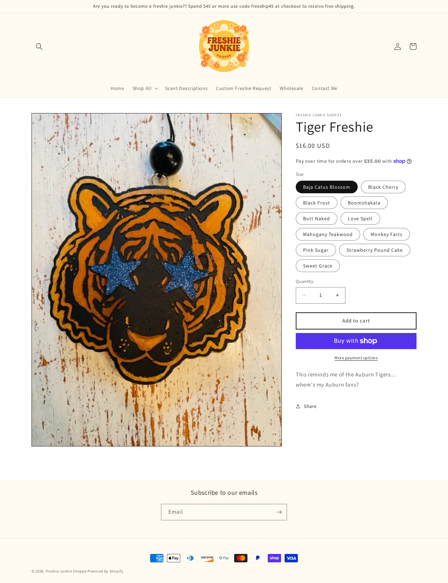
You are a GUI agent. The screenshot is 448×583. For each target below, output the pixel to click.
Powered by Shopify (106, 571)
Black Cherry (383, 187)
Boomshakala (364, 203)
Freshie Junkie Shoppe (66, 571)
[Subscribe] (279, 512)
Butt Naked (316, 218)
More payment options (356, 357)
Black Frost (316, 203)
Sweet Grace (317, 266)
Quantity (304, 281)
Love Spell (360, 218)
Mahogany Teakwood (328, 234)
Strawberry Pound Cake (374, 250)
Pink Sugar (316, 250)
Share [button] (310, 406)
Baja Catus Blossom (326, 187)
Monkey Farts (386, 234)
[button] (39, 46)
